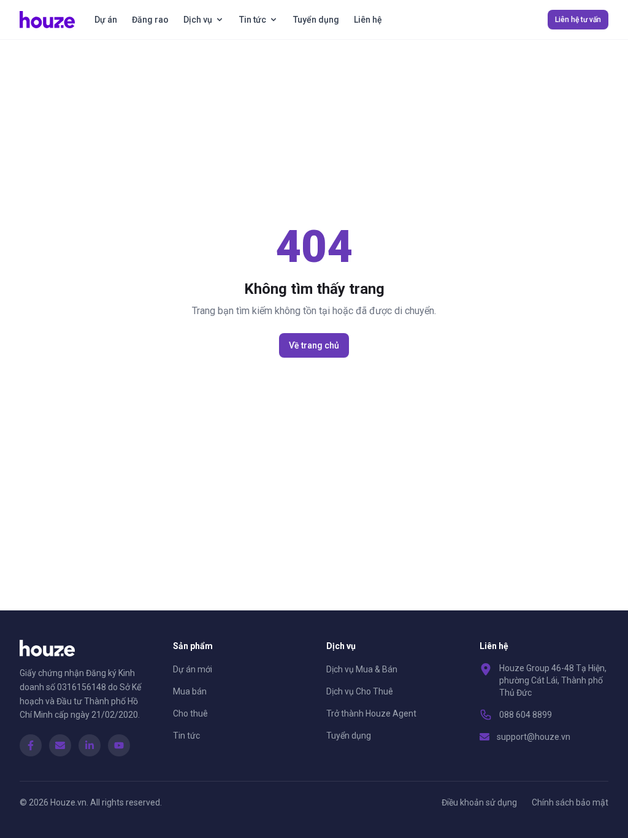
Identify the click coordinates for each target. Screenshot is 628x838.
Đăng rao (150, 20)
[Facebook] (31, 745)
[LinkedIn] (89, 745)
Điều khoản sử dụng (479, 802)
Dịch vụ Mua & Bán (361, 669)
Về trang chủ (314, 345)
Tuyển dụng (316, 20)
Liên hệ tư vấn (578, 19)
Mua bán (190, 691)
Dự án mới (192, 669)
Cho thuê (190, 713)
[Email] (60, 745)
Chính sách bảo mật (570, 802)
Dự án (105, 20)
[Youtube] (119, 745)
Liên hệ (368, 20)
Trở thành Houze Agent (371, 713)
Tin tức (252, 20)
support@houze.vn (533, 737)
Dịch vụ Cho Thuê (359, 691)
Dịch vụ (197, 20)
